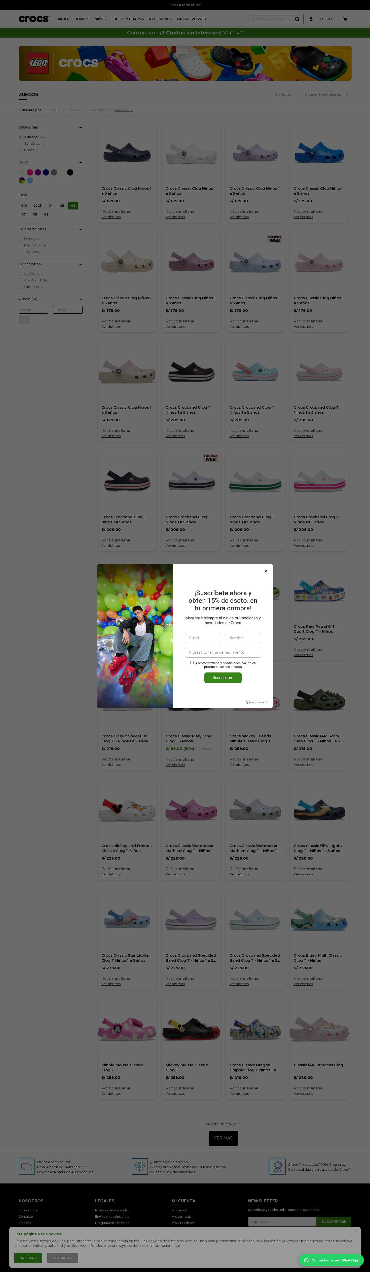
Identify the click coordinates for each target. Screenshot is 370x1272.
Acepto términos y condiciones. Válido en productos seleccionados (225, 665)
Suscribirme (223, 677)
